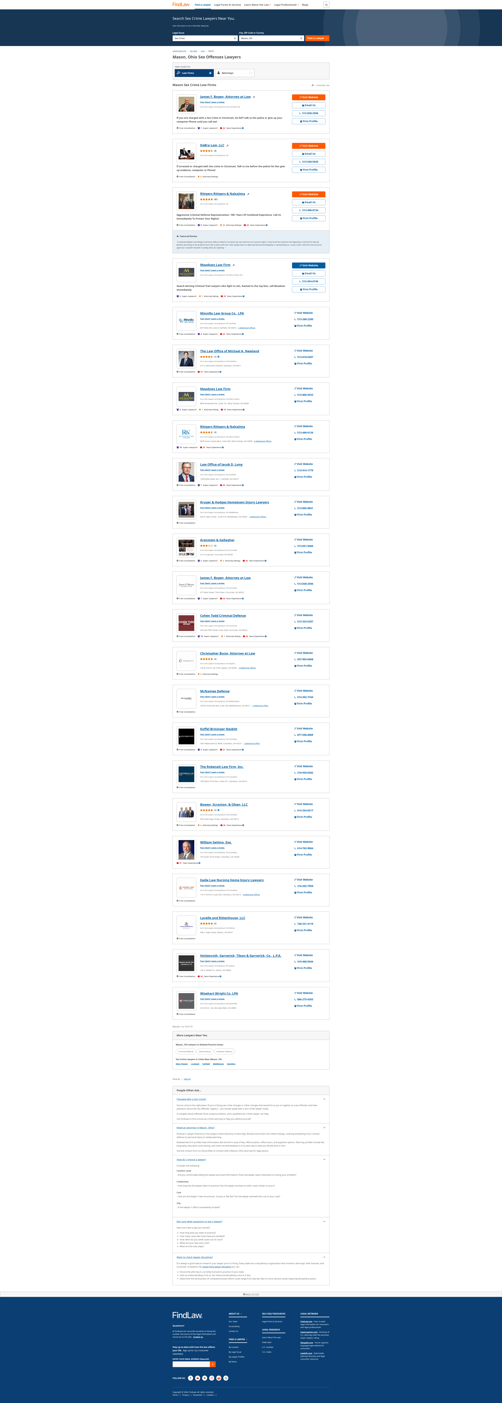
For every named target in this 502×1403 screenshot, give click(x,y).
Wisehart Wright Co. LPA (219, 993)
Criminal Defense (185, 1051)
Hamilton (231, 1064)
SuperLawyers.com (309, 1332)
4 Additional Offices (251, 894)
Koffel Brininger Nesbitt (218, 729)
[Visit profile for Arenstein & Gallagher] (186, 547)
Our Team (233, 1321)
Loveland (195, 1064)
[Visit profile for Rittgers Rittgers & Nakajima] (186, 201)
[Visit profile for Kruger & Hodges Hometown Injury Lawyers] (186, 509)
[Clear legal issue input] (235, 38)
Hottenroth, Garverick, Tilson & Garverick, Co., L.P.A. (240, 955)
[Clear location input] (301, 38)
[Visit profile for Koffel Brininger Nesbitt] (186, 736)
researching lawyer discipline (216, 1266)
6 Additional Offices (262, 441)
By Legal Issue (235, 1352)
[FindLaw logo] (182, 5)
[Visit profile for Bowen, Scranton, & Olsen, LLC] (186, 812)
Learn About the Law (271, 1337)
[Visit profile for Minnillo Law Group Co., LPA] (186, 321)
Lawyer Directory (179, 51)
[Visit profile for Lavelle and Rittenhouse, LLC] (186, 925)
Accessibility (234, 1326)
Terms (175, 1395)
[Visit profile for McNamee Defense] (186, 698)
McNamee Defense (215, 691)
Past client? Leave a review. (212, 102)
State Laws (266, 1342)
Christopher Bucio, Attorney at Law (227, 653)
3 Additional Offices (247, 668)
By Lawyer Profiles (236, 1357)
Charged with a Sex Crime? (191, 1099)
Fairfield (206, 1064)
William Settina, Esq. (216, 842)
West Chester (182, 1064)
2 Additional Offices (246, 328)
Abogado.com (306, 1342)
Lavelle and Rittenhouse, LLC (222, 918)
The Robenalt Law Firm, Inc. (222, 766)
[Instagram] (211, 1378)
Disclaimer (198, 1395)
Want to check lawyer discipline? (195, 1257)
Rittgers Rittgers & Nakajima (222, 193)
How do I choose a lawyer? (191, 1159)
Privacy (185, 1395)
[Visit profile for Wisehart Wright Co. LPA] (186, 1001)
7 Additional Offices (257, 517)
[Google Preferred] (225, 1378)
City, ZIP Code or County (251, 32)
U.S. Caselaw (267, 1347)
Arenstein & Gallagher (217, 540)
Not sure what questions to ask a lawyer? (199, 1221)
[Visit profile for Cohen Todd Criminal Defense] (186, 623)
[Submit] (213, 1364)
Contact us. (198, 1337)
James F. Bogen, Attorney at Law (225, 96)
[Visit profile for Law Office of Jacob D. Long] (186, 472)
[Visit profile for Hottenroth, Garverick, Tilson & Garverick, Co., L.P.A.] (186, 963)
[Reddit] (218, 1378)
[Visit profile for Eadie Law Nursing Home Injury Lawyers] (186, 887)
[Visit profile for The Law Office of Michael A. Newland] (186, 358)
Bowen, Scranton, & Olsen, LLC (224, 804)
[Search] (326, 5)
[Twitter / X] (204, 1378)
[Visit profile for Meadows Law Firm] (186, 272)
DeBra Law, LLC (212, 145)
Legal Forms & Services (272, 1321)
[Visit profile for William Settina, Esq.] (186, 850)
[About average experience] (243, 128)
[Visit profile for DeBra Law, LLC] (186, 152)
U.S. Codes (266, 1352)
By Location (234, 1347)
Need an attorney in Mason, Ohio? (196, 1127)
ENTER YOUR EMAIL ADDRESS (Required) (191, 1359)
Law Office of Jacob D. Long (221, 464)
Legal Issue (178, 32)
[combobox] (205, 38)
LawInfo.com (306, 1353)
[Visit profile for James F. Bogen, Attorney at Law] (186, 104)
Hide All (187, 1079)
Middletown (218, 1064)
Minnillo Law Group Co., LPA (222, 313)
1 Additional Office (260, 705)
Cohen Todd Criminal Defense (223, 615)
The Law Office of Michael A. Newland (229, 351)
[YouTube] (197, 1378)
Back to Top (252, 1294)
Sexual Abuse (205, 1051)
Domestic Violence (224, 1051)
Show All (176, 1079)
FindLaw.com (306, 1321)
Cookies (210, 1395)
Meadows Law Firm (215, 265)
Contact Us (233, 1331)
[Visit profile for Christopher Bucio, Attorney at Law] (186, 661)
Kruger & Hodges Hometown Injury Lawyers (234, 502)
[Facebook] (190, 1378)
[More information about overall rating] (218, 357)
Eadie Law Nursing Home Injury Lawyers (232, 880)
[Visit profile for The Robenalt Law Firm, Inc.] (186, 774)
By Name (233, 1361)
